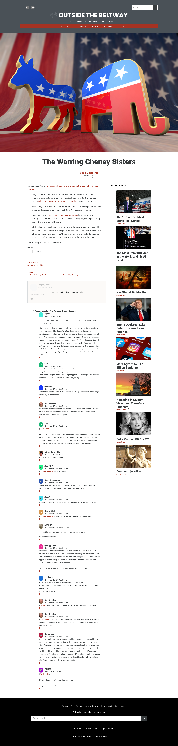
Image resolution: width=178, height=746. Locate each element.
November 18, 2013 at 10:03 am (56, 528)
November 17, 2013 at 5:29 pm (56, 366)
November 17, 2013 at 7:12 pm (56, 469)
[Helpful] (39, 358)
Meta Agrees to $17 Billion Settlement (129, 365)
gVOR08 (43, 605)
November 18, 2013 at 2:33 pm (56, 637)
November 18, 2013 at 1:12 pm (56, 548)
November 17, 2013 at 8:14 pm (56, 483)
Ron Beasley (50, 403)
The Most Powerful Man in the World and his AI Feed (132, 256)
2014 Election (31, 265)
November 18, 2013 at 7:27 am (56, 500)
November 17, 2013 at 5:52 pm (56, 426)
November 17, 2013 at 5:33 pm (56, 406)
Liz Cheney (37, 275)
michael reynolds (46, 471)
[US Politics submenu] (68, 26)
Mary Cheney (45, 275)
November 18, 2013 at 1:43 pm (56, 603)
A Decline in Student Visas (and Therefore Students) (130, 403)
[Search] (155, 7)
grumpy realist (45, 619)
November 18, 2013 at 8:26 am (56, 514)
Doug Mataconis (89, 172)
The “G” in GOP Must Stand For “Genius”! (130, 219)
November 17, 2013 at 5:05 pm (56, 316)
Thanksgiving (67, 275)
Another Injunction (128, 471)
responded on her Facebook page (63, 215)
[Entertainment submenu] (112, 26)
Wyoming (75, 275)
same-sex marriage (56, 275)
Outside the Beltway (93, 15)
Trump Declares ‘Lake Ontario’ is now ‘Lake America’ (130, 328)
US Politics (39, 265)
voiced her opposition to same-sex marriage (58, 201)
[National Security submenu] (98, 26)
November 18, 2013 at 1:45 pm (56, 617)
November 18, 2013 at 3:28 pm (56, 671)
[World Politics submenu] (82, 26)
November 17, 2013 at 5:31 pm (56, 389)
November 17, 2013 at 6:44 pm (56, 455)
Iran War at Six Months (131, 292)
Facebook (30, 275)
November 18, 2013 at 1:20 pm (56, 580)
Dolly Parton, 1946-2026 (133, 439)
